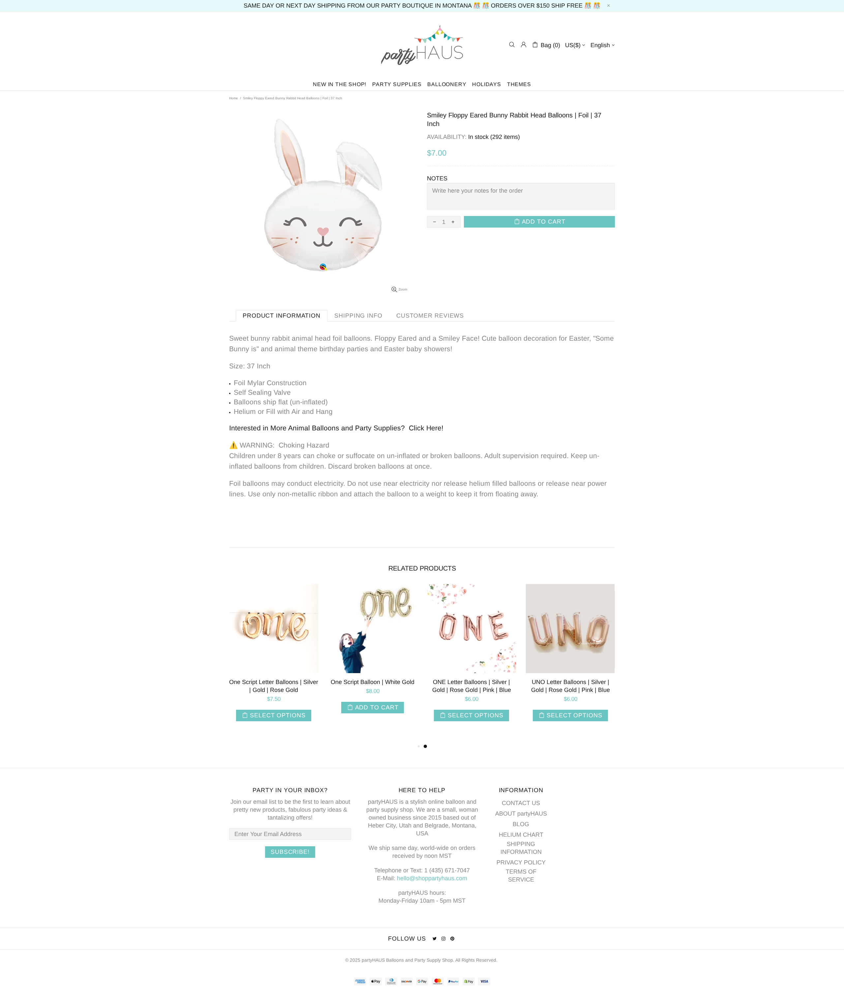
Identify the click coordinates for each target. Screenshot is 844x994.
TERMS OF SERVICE (521, 875)
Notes (437, 178)
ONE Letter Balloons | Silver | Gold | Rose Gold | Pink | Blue (471, 686)
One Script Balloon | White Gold (372, 682)
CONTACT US (521, 803)
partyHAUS (422, 44)
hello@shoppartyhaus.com (432, 878)
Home (233, 98)
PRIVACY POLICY (521, 862)
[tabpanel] (471, 659)
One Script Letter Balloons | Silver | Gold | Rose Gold (273, 686)
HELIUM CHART (521, 834)
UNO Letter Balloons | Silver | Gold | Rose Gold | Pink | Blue (570, 686)
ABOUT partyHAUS (521, 813)
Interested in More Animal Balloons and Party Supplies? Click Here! (336, 428)
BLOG (521, 824)
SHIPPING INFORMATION (521, 848)
